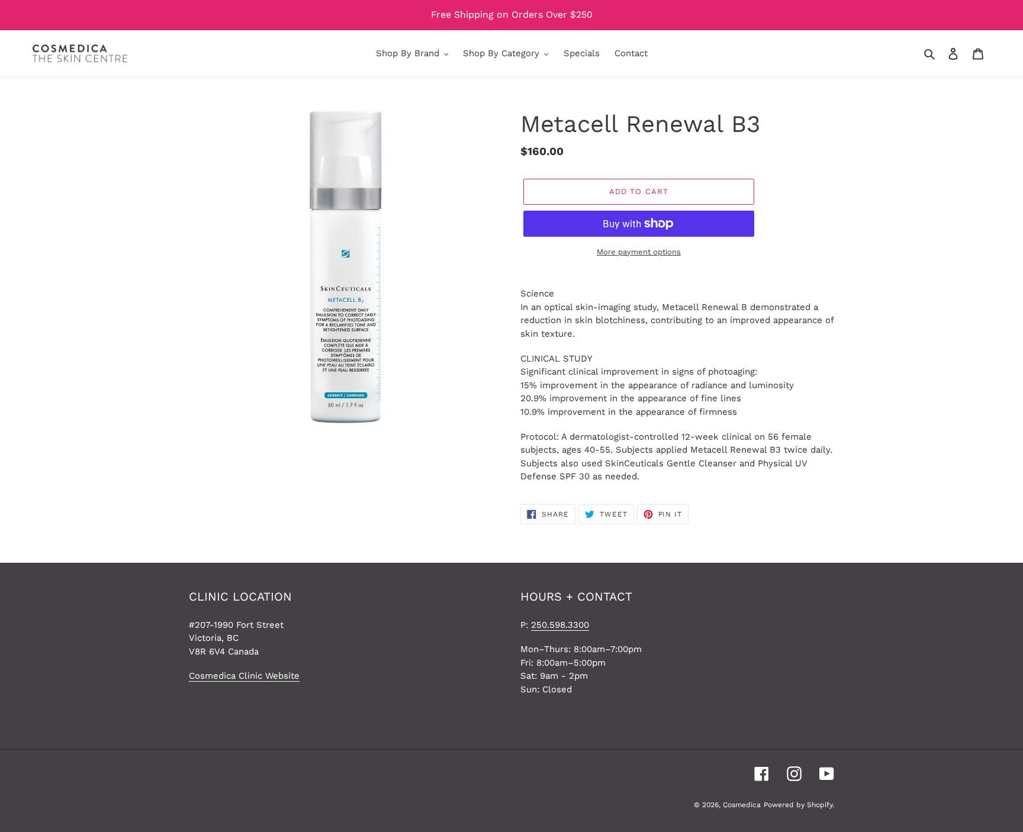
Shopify (819, 805)
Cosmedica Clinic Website (244, 675)
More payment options (639, 251)
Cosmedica (742, 805)
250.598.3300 (560, 625)
